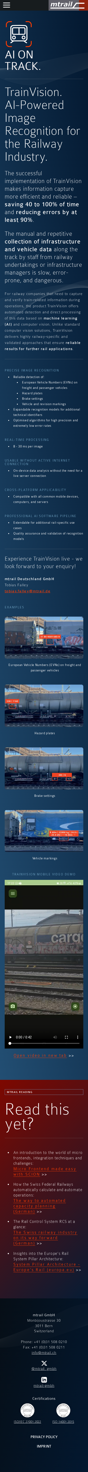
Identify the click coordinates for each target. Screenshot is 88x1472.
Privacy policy (44, 1437)
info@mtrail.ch (44, 1353)
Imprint (44, 1446)
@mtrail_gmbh (44, 1369)
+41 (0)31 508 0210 (50, 1342)
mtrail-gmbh (44, 1386)
